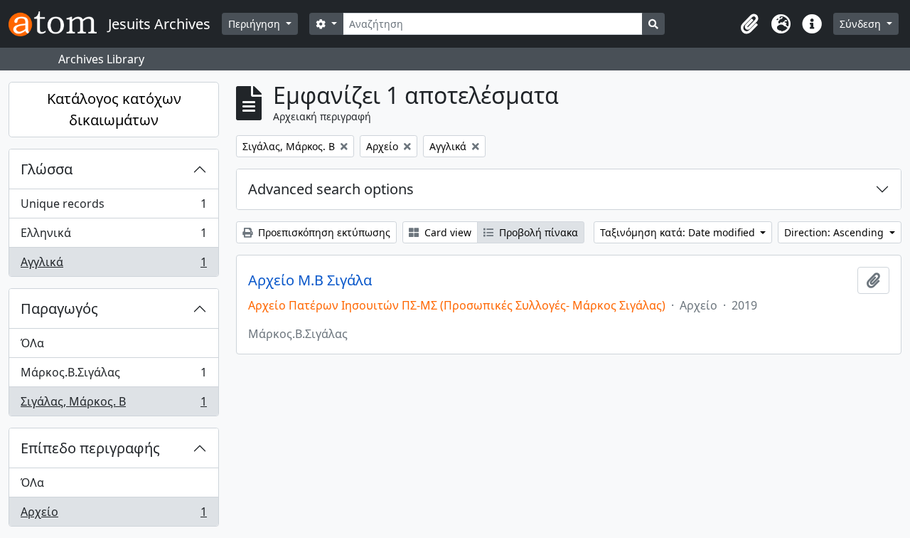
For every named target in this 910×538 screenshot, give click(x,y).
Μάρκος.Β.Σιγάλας (113, 375)
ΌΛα (32, 343)
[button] (749, 24)
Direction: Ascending (835, 232)
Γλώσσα (47, 169)
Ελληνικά (113, 236)
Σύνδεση (862, 24)
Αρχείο (113, 515)
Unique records (113, 207)
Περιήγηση (255, 24)
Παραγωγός (59, 308)
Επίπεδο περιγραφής (90, 448)
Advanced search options (331, 189)
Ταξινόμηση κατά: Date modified (679, 232)
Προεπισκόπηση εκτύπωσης (322, 232)
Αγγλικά (113, 265)
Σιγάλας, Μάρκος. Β (113, 405)
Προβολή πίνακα (537, 232)
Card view (446, 232)
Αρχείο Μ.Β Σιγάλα (310, 280)
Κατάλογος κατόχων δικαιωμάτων (114, 109)
